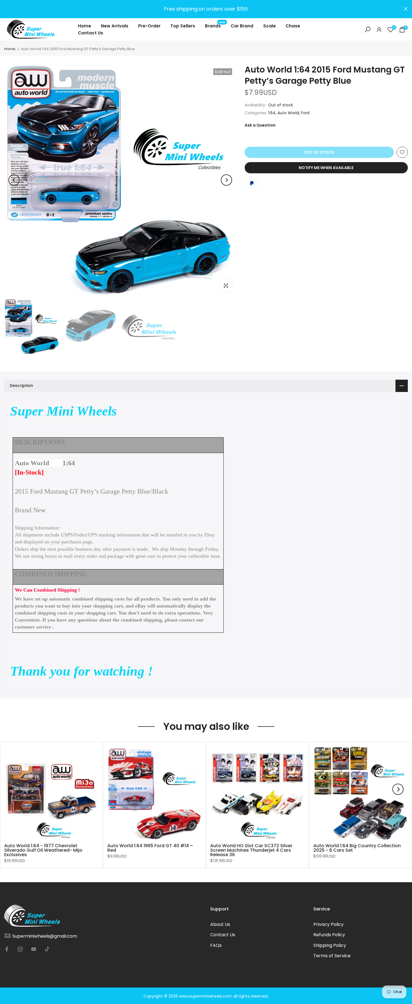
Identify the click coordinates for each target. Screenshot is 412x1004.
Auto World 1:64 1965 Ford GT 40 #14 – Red (150, 847)
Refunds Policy (329, 934)
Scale (269, 26)
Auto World (288, 113)
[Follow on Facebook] (6, 949)
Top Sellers (182, 26)
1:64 (272, 113)
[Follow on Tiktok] (47, 949)
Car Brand (242, 26)
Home (84, 26)
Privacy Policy (328, 924)
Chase (293, 26)
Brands (215, 25)
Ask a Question (260, 125)
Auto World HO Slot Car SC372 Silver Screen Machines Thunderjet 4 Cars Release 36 (251, 850)
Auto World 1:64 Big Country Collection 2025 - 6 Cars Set (357, 847)
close (6, 9)
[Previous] (14, 180)
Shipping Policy (329, 945)
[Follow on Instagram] (20, 949)
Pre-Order (149, 26)
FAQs (216, 945)
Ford (305, 113)
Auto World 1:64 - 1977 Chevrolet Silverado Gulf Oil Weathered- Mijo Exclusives (43, 850)
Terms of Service (332, 955)
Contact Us (90, 33)
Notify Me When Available (326, 168)
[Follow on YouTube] (33, 949)
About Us (220, 924)
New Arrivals (114, 26)
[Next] (226, 180)
